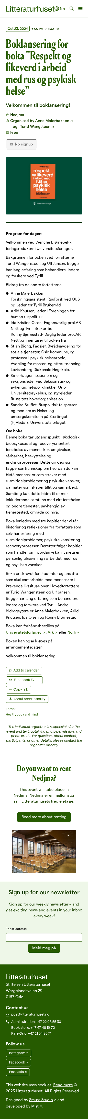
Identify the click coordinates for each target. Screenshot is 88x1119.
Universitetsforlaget (24, 632)
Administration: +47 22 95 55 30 (36, 1022)
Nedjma (17, 115)
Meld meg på (44, 948)
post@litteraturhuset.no (30, 1014)
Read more (63, 1085)
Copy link (20, 689)
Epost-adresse (16, 928)
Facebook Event (27, 680)
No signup (24, 144)
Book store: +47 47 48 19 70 (33, 1027)
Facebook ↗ (18, 1062)
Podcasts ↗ (18, 1072)
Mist (35, 1106)
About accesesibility (29, 699)
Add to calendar (26, 670)
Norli (71, 632)
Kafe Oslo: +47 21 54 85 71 (31, 1033)
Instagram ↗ (18, 1053)
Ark (51, 632)
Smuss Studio (41, 1100)
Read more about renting (44, 817)
